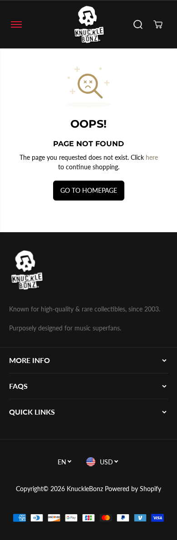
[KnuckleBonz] (88, 24)
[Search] (138, 24)
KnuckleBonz (85, 488)
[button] (16, 24)
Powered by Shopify (133, 488)
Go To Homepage (88, 190)
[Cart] (158, 24)
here (152, 157)
